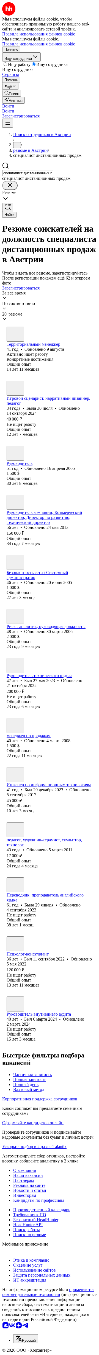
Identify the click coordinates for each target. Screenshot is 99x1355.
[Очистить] (10, 185)
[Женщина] (15, 388)
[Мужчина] (15, 334)
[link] (11, 93)
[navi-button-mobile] (7, 123)
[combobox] (27, 173)
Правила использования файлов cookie (38, 44)
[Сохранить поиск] (7, 207)
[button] (8, 106)
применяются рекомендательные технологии (48, 1292)
